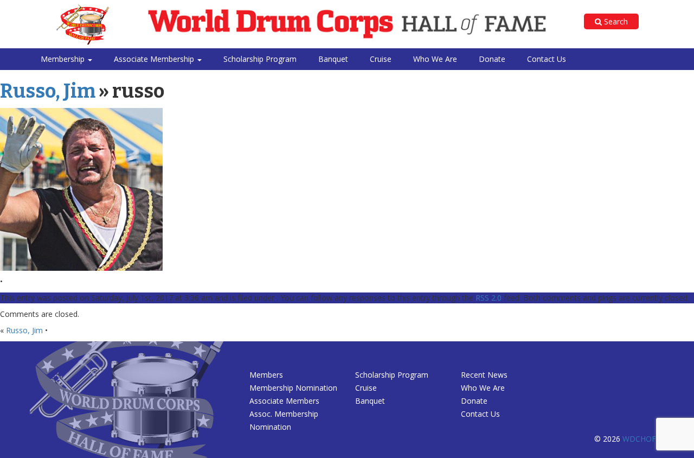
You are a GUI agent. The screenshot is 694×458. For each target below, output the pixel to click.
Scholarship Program (260, 59)
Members (266, 375)
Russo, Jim (47, 91)
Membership (64, 59)
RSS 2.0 (488, 297)
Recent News (484, 375)
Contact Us (546, 59)
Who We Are (435, 59)
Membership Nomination (293, 388)
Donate (492, 59)
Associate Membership (155, 59)
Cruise (380, 59)
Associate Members (284, 401)
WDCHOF (639, 439)
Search (615, 21)
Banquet (333, 59)
